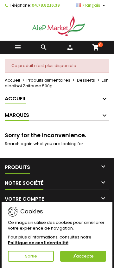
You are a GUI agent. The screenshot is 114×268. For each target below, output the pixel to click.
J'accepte (83, 256)
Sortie (31, 256)
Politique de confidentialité (38, 243)
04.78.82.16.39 (46, 5)
